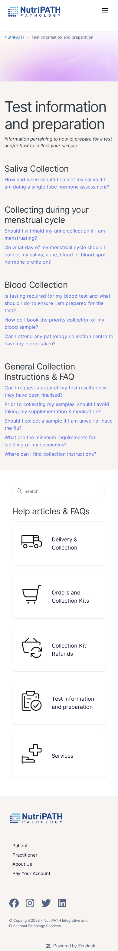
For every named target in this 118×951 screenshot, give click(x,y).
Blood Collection (36, 285)
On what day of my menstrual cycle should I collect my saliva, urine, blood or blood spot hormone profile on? (55, 254)
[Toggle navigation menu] (107, 13)
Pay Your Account (31, 873)
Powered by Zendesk (74, 945)
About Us (22, 864)
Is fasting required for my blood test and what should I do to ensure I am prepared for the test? (57, 303)
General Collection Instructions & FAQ (40, 371)
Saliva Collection (36, 168)
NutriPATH (14, 37)
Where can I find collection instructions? (50, 454)
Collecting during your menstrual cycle (47, 214)
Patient (20, 845)
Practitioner (25, 855)
